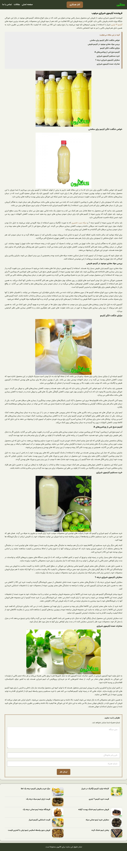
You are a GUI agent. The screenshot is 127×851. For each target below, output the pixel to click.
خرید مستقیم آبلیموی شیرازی (108, 56)
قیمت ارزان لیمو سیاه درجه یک (38, 799)
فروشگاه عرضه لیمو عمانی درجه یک (36, 809)
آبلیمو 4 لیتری (116, 24)
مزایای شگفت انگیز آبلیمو (110, 48)
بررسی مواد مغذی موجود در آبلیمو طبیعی (104, 44)
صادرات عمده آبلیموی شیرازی (108, 64)
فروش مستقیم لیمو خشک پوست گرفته (93, 809)
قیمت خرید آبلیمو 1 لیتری (99, 799)
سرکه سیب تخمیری (79, 222)
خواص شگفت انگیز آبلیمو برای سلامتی (105, 40)
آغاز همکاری (75, 4)
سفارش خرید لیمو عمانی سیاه (97, 819)
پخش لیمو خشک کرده (100, 830)
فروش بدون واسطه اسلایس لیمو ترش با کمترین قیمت (29, 830)
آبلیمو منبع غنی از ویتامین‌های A (107, 52)
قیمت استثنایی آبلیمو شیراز (39, 819)
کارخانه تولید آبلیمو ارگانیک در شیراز (95, 788)
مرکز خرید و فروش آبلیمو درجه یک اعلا (35, 788)
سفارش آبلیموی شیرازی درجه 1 (107, 60)
